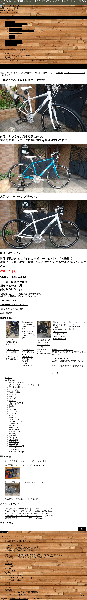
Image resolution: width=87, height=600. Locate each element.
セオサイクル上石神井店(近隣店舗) (19, 594)
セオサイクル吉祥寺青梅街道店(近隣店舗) (21, 592)
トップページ (10, 561)
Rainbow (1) (13, 425)
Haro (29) (12, 417)
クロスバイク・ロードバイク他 (21, 31)
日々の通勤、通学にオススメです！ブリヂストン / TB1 (43, 343)
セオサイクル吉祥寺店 (19, 599)
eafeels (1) (12, 448)
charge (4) (12, 409)
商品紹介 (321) (10, 380)
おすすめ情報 (10, 566)
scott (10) (12, 399)
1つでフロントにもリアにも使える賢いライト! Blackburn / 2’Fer (60, 335)
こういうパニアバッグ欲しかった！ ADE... (23, 511)
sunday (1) (13, 438)
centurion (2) (13, 440)
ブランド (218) (10, 394)
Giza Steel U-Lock (44, 354)
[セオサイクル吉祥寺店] (10, 6)
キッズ (11, 36)
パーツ (11, 38)
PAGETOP (4, 532)
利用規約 (8, 590)
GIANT (7, 75)
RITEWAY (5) (14, 442)
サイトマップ (10, 587)
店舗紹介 (8, 564)
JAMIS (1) (13, 415)
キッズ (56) (13, 390)
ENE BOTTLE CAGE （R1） (74, 328)
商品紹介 (59, 73)
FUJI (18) (12, 401)
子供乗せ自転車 (15, 33)
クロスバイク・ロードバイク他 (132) (24, 385)
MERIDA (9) (14, 419)
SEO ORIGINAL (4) (16, 446)
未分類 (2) (8, 378)
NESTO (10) (13, 411)
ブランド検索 (10, 571)
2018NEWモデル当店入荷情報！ (12, 358)
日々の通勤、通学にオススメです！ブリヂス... (23, 516)
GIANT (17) (13, 413)
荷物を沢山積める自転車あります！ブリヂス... (23, 509)
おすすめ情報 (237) (12, 392)
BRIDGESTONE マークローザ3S (18, 518)
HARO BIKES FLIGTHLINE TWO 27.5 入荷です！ (28, 334)
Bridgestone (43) (15, 427)
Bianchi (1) (13, 434)
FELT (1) (12, 397)
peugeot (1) (13, 436)
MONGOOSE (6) (15, 421)
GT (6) (11, 407)
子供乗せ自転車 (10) (17, 387)
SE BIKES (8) (14, 429)
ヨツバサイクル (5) (16, 403)
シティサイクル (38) (17, 382)
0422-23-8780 (9, 10)
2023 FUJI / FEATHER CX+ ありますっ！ (12, 342)
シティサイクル (15, 29)
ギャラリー (9, 568)
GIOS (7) (12, 405)
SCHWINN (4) (14, 450)
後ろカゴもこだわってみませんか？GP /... (21, 513)
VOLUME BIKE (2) (16, 452)
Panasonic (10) (14, 431)
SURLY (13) (13, 444)
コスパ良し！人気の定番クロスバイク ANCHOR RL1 (28, 362)
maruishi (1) (13, 423)
